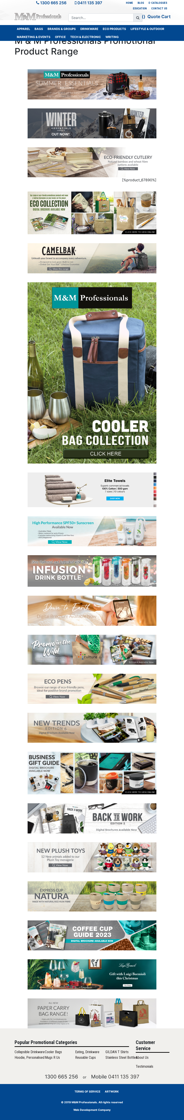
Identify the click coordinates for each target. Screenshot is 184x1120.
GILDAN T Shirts (117, 1052)
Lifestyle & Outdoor (147, 29)
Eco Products (114, 29)
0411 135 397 (89, 2)
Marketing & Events (33, 37)
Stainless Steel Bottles (121, 1057)
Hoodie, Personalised (29, 1057)
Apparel (23, 29)
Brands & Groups (62, 29)
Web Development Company (92, 1110)
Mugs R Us (52, 1057)
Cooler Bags (53, 1052)
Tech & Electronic (85, 37)
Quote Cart (159, 16)
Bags (39, 29)
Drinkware (89, 29)
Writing (112, 37)
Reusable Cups (85, 1057)
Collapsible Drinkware (30, 1052)
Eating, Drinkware (87, 1052)
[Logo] (38, 16)
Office (60, 37)
